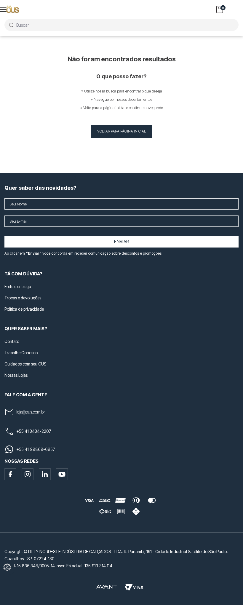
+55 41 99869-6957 (35, 449)
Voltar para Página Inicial (121, 131)
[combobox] (121, 25)
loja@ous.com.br (30, 411)
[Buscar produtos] (11, 25)
